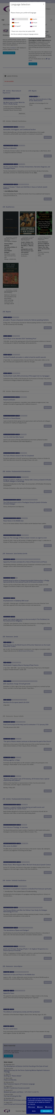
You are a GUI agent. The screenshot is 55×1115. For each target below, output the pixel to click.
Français (34, 22)
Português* (17, 26)
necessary (32, 1107)
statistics (40, 1107)
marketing (49, 1107)
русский (34, 26)
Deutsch (16, 22)
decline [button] (34, 1111)
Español (34, 19)
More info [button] (32, 1104)
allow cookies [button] (46, 1111)
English (16, 19)
